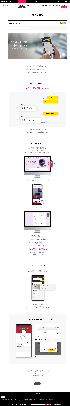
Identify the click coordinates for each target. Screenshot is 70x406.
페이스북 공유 (61, 23)
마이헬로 (64, 1)
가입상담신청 (48, 404)
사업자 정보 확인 (51, 399)
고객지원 (59, 1)
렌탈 (36, 1)
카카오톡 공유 (63, 23)
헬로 (54, 1)
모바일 (30, 1)
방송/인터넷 (22, 1)
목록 (37, 383)
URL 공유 (65, 23)
